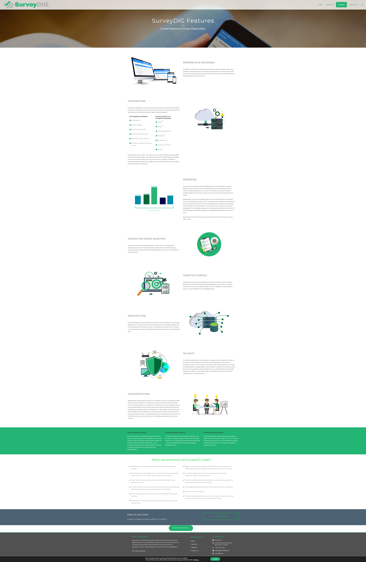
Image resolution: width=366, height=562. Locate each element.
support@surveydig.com (222, 550)
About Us (330, 5)
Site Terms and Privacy (139, 551)
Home (320, 5)
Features (341, 5)
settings (196, 560)
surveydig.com (219, 553)
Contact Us (353, 5)
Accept (215, 559)
